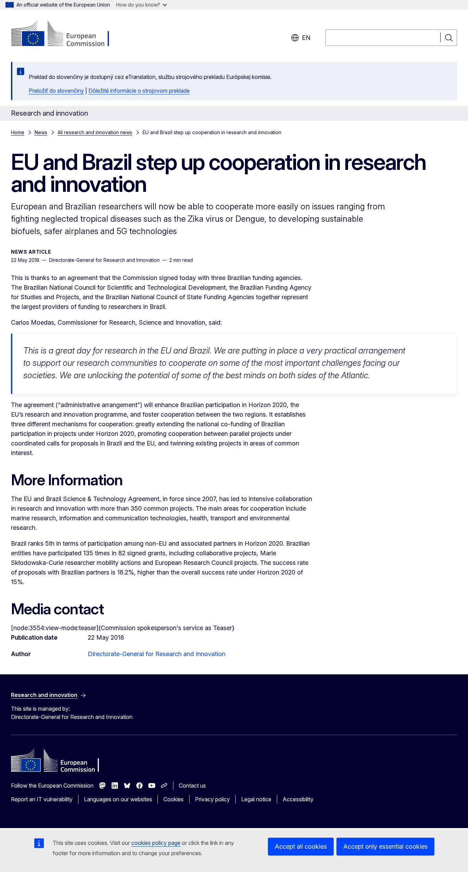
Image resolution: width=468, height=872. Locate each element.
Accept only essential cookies (385, 846)
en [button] (306, 37)
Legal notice (256, 799)
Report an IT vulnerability (42, 799)
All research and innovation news (95, 132)
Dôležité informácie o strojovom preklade (139, 90)
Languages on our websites (118, 799)
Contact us (192, 785)
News (41, 132)
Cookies (173, 799)
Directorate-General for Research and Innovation (156, 654)
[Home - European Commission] (66, 34)
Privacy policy (212, 799)
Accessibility (298, 799)
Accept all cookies (301, 846)
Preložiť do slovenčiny (56, 90)
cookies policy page (156, 842)
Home (17, 132)
